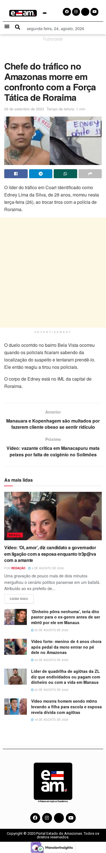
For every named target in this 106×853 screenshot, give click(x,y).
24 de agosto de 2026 (51, 660)
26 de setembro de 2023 (24, 108)
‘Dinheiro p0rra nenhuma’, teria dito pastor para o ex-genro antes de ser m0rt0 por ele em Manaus (65, 617)
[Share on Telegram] (41, 173)
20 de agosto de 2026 (51, 630)
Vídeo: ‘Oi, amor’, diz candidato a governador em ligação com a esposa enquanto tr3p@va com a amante (50, 553)
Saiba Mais (22, 597)
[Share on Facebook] (16, 173)
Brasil (15, 535)
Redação (18, 568)
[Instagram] (47, 818)
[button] (7, 26)
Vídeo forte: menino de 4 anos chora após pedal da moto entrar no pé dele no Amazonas (66, 646)
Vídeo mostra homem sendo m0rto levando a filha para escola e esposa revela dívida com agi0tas (66, 706)
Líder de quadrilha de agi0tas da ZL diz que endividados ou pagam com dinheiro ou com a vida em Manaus (65, 676)
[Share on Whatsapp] (65, 173)
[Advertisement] (53, 273)
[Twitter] (59, 818)
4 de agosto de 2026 (47, 568)
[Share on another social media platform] (90, 173)
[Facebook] (35, 818)
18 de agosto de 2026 (51, 720)
